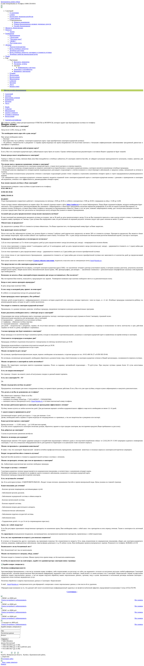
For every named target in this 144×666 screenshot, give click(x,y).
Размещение (9, 99)
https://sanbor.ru (73, 204)
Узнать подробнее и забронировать (13, 600)
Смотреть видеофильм (13, 120)
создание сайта (8, 659)
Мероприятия (10, 111)
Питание (8, 101)
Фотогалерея (9, 116)
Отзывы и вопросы (12, 114)
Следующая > (72, 592)
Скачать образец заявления (43, 260)
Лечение (8, 96)
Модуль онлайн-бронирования (15, 90)
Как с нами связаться (9, 662)
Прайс (7, 107)
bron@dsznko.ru (96, 260)
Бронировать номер (10, 2)
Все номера (139, 600)
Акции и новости (11, 112)
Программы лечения (12, 98)
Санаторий (9, 94)
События (8, 109)
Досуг (7, 103)
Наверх (3, 664)
